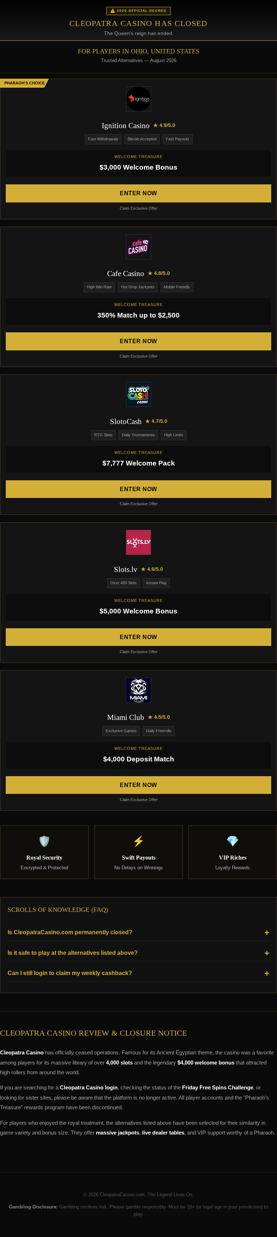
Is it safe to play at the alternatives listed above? (73, 953)
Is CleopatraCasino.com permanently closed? (70, 932)
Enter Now (138, 193)
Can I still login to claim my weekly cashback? (70, 973)
